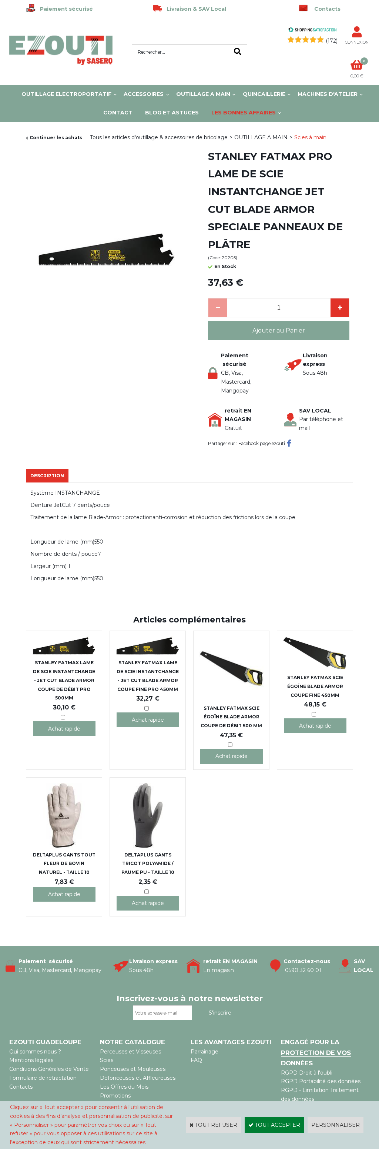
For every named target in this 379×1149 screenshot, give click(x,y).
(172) (332, 40)
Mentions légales (31, 1060)
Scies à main (310, 137)
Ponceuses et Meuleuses (132, 1069)
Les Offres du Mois (124, 1086)
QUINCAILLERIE (264, 94)
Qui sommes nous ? (35, 1051)
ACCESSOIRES (144, 94)
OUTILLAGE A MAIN (203, 94)
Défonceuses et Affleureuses (137, 1078)
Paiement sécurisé (64, 9)
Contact (118, 112)
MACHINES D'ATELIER (328, 94)
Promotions (115, 1095)
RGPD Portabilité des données (320, 1081)
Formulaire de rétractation (43, 1078)
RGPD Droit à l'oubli (306, 1072)
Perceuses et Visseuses (130, 1051)
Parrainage (204, 1051)
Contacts (21, 1086)
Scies (106, 1060)
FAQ (196, 1060)
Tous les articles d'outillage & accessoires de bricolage (159, 137)
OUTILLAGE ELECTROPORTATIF (66, 94)
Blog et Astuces (172, 112)
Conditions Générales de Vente (49, 1069)
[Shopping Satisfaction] (312, 30)
